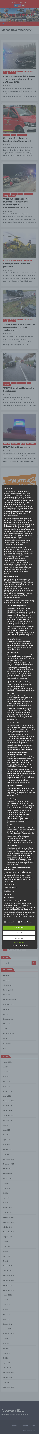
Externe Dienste (26, 922)
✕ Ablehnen (19, 938)
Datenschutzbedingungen (19, 945)
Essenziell (10, 922)
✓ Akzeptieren (19, 927)
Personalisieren (19, 942)
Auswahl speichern (19, 933)
